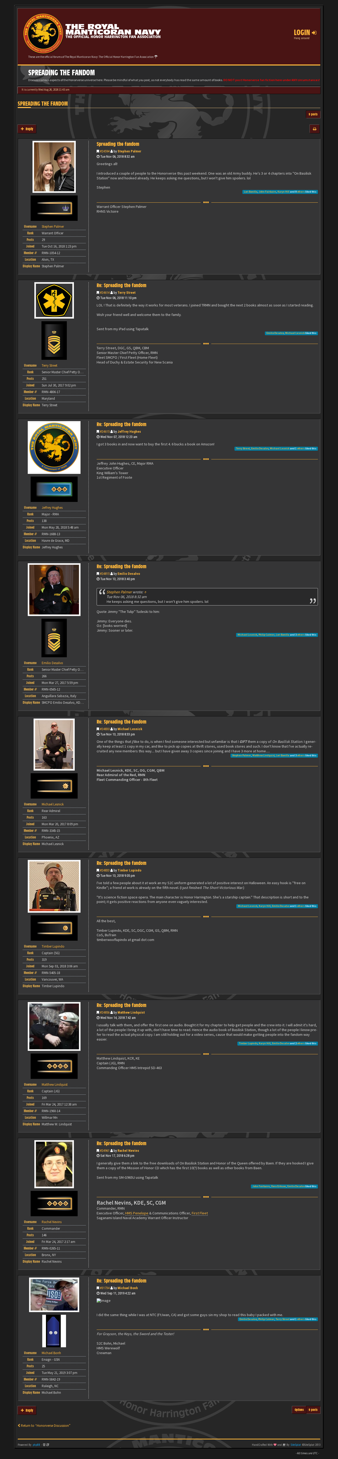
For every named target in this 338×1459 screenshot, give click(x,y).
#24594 (105, 151)
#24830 (105, 729)
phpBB (36, 1445)
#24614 (105, 293)
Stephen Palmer (129, 151)
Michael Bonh (128, 1288)
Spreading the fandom (43, 103)
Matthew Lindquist (263, 755)
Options (299, 1410)
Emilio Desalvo (275, 333)
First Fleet (200, 1213)
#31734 (105, 1288)
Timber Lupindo (129, 870)
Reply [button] (28, 129)
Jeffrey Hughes (129, 431)
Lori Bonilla (250, 191)
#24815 (105, 574)
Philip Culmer (267, 634)
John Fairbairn (267, 191)
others (301, 191)
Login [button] (303, 32)
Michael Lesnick (295, 333)
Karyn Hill (283, 191)
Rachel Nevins (128, 1151)
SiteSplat (296, 1445)
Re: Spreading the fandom (121, 285)
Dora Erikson (278, 1186)
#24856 (105, 1012)
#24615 (105, 431)
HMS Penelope (136, 1213)
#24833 (105, 870)
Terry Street (126, 293)
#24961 (105, 1151)
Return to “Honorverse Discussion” (45, 1425)
